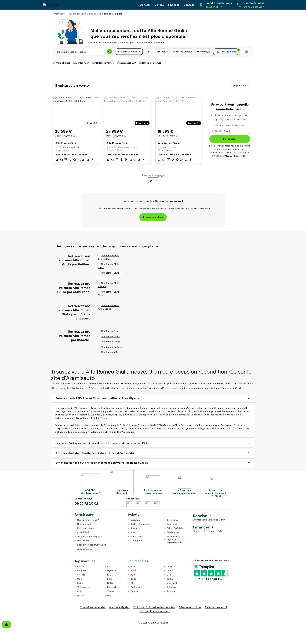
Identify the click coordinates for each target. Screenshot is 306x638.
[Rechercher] (109, 51)
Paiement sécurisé (216, 607)
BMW (110, 583)
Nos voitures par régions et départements (176, 539)
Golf (169, 574)
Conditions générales (93, 607)
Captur (134, 591)
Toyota (110, 591)
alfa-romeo (95, 13)
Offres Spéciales (176, 528)
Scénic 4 (171, 587)
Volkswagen (83, 587)
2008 (134, 570)
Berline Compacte (140, 524)
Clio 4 (170, 570)
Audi (79, 591)
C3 (132, 583)
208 (133, 566)
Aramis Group (84, 548)
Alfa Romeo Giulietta (111, 346)
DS (108, 595)
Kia (109, 574)
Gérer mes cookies (190, 607)
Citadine (135, 519)
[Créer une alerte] (6, 624)
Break (134, 532)
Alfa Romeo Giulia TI (111, 272)
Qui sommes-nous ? (88, 519)
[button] (139, 51)
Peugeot (81, 570)
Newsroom (83, 540)
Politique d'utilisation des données (154, 607)
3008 (134, 578)
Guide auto (173, 532)
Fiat (109, 566)
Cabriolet (172, 524)
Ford (109, 578)
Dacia (80, 583)
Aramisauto (60, 13)
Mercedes (112, 587)
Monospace (137, 536)
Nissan (80, 595)
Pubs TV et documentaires (91, 544)
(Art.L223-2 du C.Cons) (235, 155)
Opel (79, 578)
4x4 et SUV (173, 519)
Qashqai (171, 591)
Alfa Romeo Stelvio (110, 341)
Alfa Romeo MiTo (109, 352)
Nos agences (84, 524)
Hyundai (111, 570)
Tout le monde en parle (89, 536)
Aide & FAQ (83, 532)
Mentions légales (119, 607)
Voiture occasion (77, 13)
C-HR (170, 566)
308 (133, 574)
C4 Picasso (136, 587)
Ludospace (136, 540)
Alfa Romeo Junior (110, 336)
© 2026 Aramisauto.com (153, 622)
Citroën (81, 574)
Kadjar (170, 578)
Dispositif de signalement (155, 611)
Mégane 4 (172, 583)
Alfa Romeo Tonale (110, 331)
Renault (81, 566)
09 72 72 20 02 (86, 503)
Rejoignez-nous (85, 528)
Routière (135, 528)
